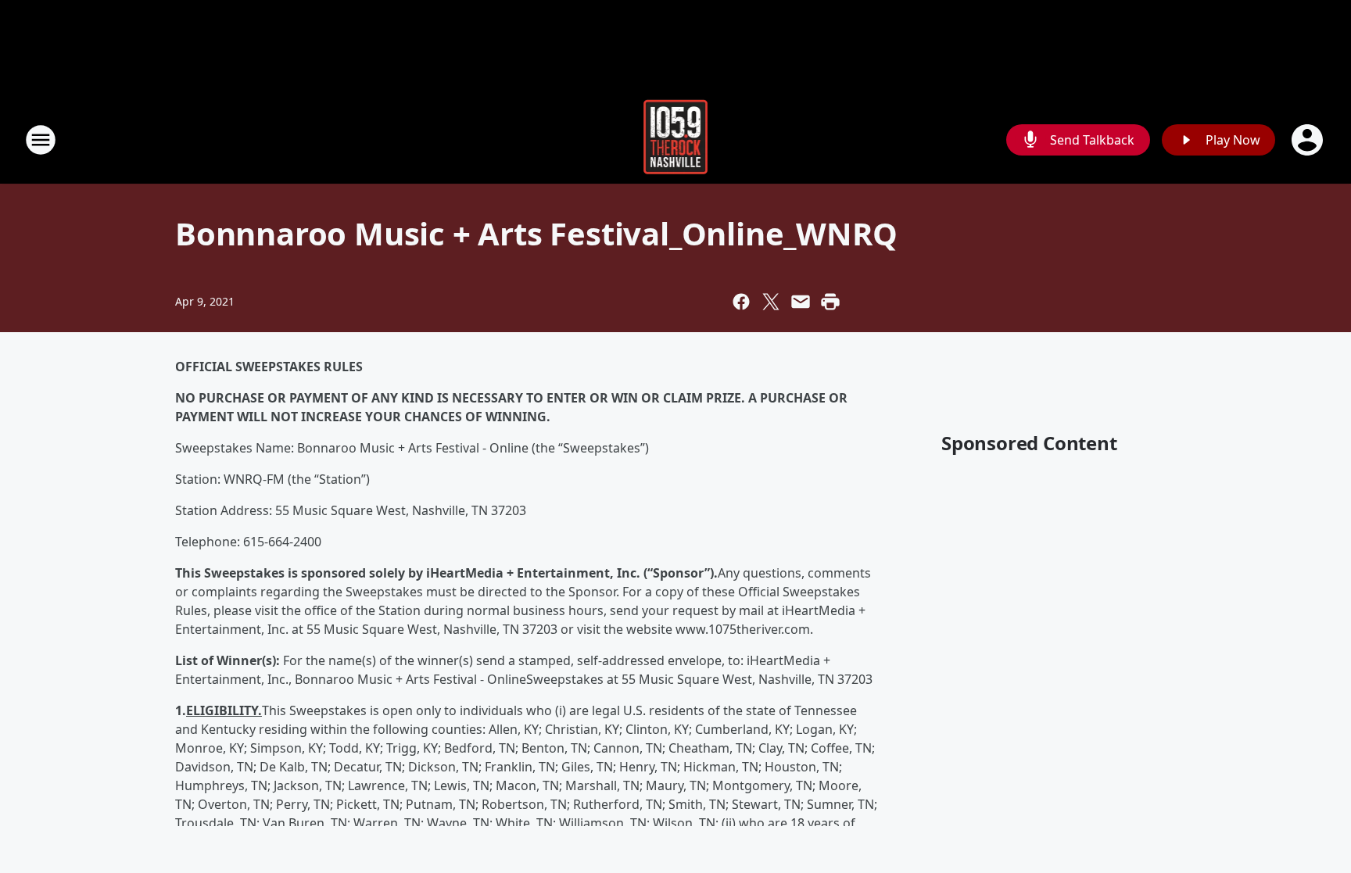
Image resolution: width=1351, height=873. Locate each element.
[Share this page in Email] (801, 302)
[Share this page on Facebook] (741, 302)
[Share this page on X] (771, 302)
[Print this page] (830, 302)
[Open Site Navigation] (40, 140)
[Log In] (1309, 140)
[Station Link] (676, 139)
